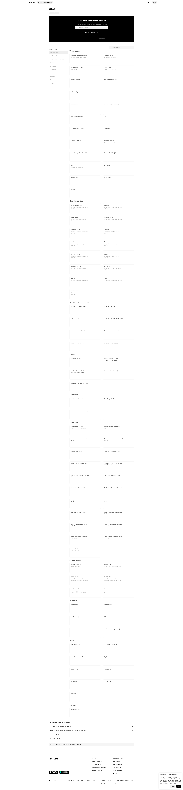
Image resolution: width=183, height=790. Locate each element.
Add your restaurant (97, 761)
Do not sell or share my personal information (124, 780)
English (117, 773)
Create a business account (99, 767)
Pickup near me (117, 767)
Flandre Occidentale (61, 744)
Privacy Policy (96, 780)
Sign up (154, 2)
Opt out (173, 786)
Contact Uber (102, 38)
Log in (148, 2)
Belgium (51, 744)
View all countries (117, 764)
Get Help (94, 758)
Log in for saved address (92, 32)
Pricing (109, 780)
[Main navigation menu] (26, 2)
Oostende (72, 744)
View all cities (116, 761)
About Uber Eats (117, 770)
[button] (91, 727)
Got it (178, 786)
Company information (97, 770)
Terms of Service (111, 783)
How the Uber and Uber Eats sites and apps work (79, 780)
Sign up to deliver (96, 764)
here (175, 783)
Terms (103, 780)
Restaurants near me (118, 758)
